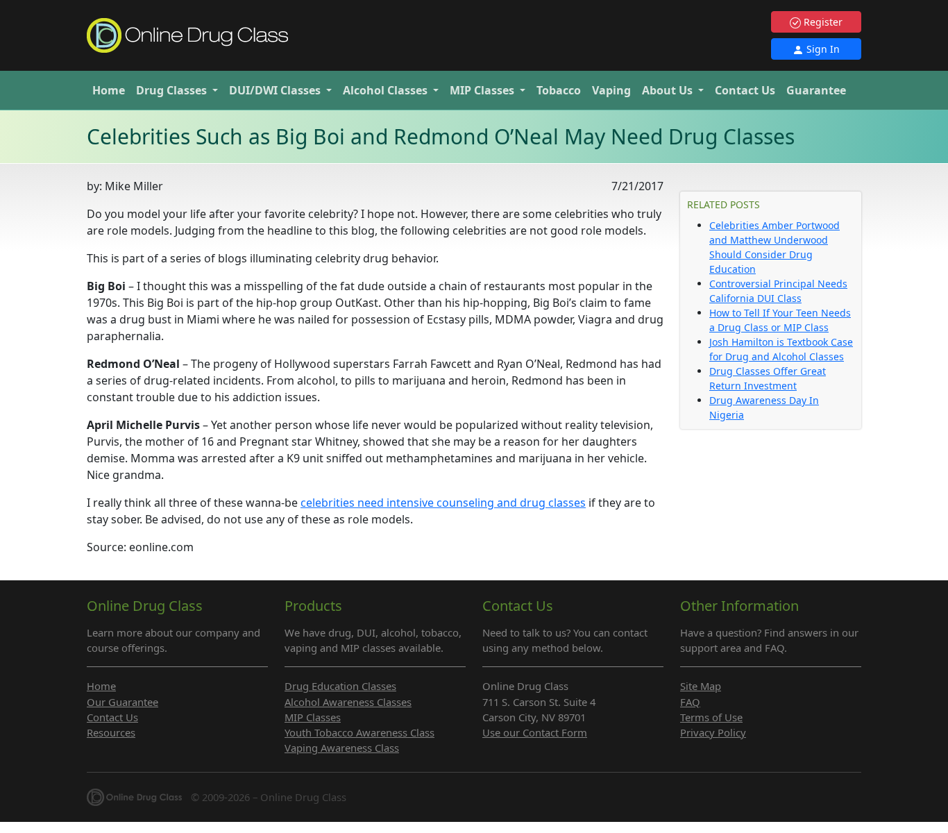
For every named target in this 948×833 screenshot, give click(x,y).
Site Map (700, 686)
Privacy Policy (713, 732)
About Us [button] (668, 90)
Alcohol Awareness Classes (348, 702)
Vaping (611, 90)
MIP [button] (482, 90)
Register (822, 21)
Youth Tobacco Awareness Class (359, 732)
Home (108, 90)
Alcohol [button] (385, 90)
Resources (111, 732)
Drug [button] (171, 90)
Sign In (822, 49)
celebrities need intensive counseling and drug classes (443, 502)
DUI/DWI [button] (275, 90)
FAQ (690, 702)
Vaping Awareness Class (342, 748)
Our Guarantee (122, 702)
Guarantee (816, 90)
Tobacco (558, 90)
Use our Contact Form (534, 732)
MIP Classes (313, 717)
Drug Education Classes (340, 686)
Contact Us (745, 90)
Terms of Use (711, 717)
